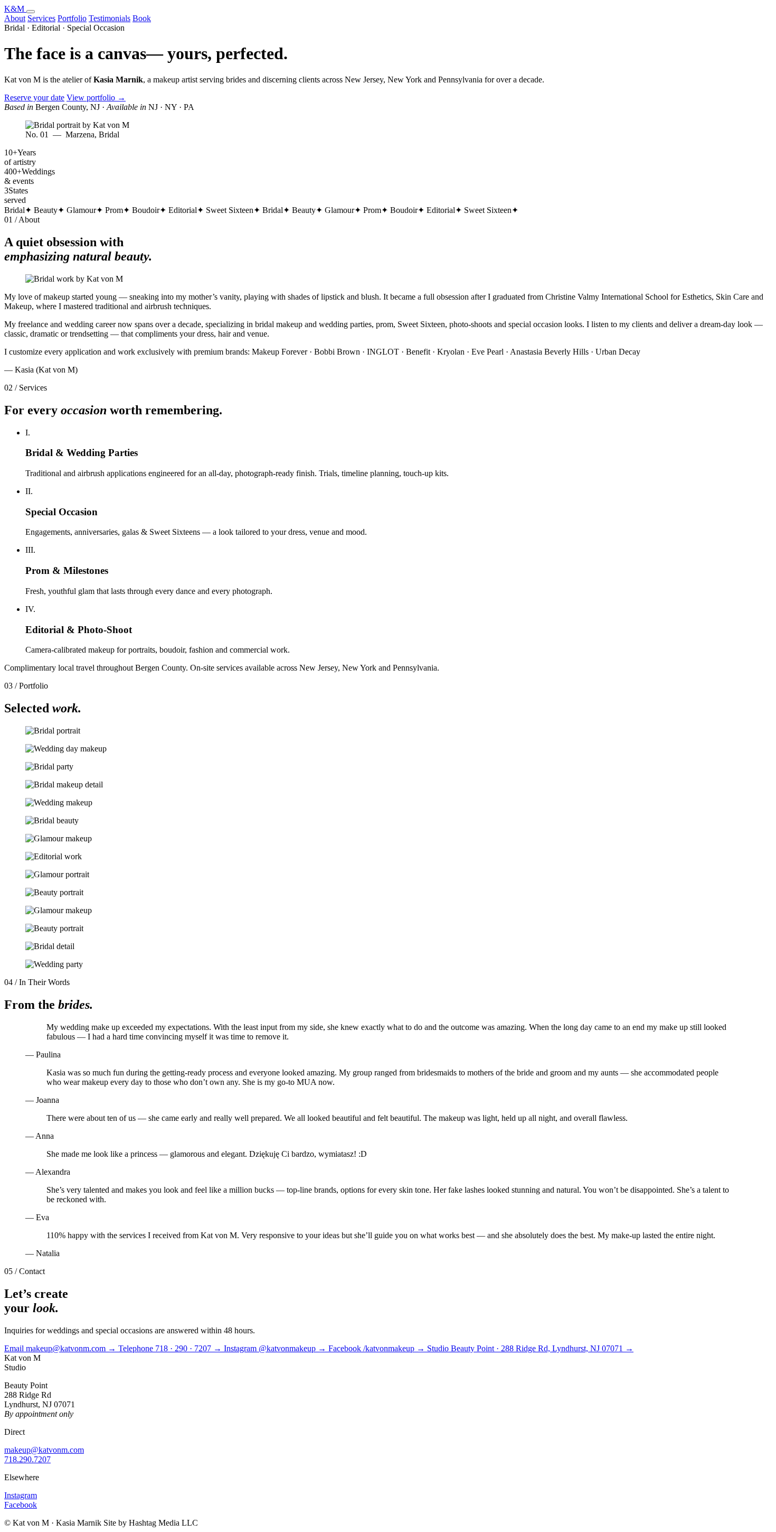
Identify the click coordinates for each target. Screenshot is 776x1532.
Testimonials (109, 18)
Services (41, 18)
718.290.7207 (27, 1459)
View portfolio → (96, 97)
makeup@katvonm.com (44, 1449)
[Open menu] (30, 11)
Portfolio (72, 18)
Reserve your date (34, 97)
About (14, 18)
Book (142, 18)
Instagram (20, 1495)
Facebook (20, 1504)
